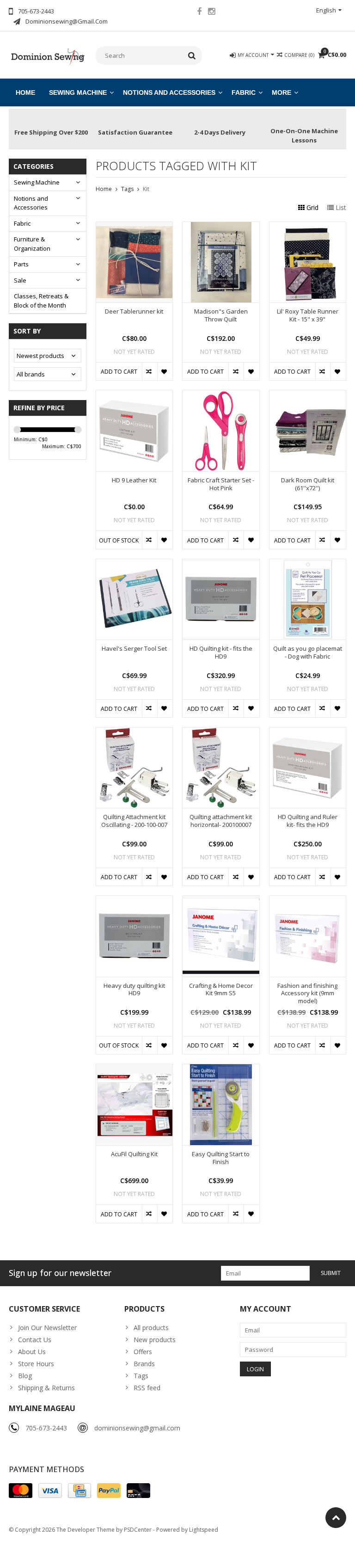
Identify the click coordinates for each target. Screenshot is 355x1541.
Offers (143, 1351)
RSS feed (147, 1387)
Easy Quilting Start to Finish (221, 1158)
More (281, 92)
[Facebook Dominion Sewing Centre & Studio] (199, 12)
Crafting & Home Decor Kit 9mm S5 (221, 990)
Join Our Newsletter (47, 1327)
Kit (146, 189)
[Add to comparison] (149, 371)
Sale (20, 280)
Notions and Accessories (169, 92)
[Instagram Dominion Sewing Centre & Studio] (212, 12)
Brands (144, 1363)
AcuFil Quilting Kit (134, 1154)
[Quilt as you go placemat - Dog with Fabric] (307, 564)
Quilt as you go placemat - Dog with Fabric (307, 652)
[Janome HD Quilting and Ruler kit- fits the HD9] (307, 732)
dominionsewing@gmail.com (137, 1428)
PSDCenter (138, 1530)
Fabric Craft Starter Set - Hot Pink (221, 484)
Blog (25, 1375)
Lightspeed (203, 1530)
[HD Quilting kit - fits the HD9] (221, 564)
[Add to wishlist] (164, 371)
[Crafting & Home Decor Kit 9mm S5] (221, 900)
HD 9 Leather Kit (134, 480)
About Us (32, 1351)
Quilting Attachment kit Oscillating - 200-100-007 (134, 821)
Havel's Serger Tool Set (134, 649)
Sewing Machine (78, 92)
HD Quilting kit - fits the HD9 (221, 652)
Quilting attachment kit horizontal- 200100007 (221, 821)
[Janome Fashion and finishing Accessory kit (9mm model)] (307, 900)
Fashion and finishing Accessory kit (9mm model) (307, 993)
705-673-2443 (46, 1428)
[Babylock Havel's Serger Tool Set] (134, 564)
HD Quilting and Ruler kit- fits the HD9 (307, 821)
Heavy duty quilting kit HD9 (134, 990)
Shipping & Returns (46, 1387)
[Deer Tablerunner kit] (134, 226)
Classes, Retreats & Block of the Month (41, 300)
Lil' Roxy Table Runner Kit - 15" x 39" (307, 315)
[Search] (192, 55)
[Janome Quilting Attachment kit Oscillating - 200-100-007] (134, 732)
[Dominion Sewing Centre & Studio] (47, 55)
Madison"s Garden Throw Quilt (221, 315)
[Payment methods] (20, 1490)
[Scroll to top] (335, 1517)
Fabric (244, 92)
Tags (127, 189)
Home (25, 92)
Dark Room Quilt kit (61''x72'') (307, 484)
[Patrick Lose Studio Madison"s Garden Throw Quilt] (221, 226)
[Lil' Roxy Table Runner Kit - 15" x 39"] (307, 226)
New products (155, 1339)
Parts (21, 264)
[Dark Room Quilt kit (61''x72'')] (307, 395)
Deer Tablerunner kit (134, 311)
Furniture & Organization (32, 244)
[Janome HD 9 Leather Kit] (134, 395)
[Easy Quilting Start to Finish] (221, 1069)
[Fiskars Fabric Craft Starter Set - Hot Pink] (221, 395)
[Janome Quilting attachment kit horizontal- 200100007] (221, 732)
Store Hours (36, 1363)
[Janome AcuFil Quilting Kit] (134, 1069)
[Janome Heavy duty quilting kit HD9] (134, 900)
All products (151, 1327)
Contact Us (34, 1339)
